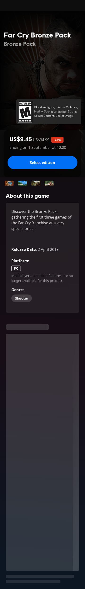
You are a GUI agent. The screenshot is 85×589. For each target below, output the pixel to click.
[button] (9, 183)
